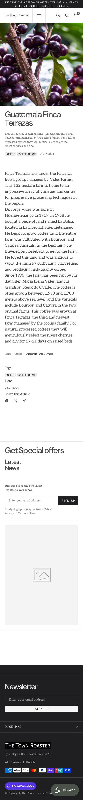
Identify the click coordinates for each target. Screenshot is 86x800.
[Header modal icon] (39, 15)
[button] (39, 15)
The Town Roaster (33, 793)
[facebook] (7, 401)
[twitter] (16, 401)
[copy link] (24, 401)
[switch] (57, 14)
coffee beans (26, 154)
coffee (10, 154)
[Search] (67, 15)
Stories (18, 353)
